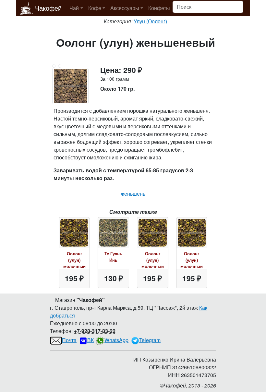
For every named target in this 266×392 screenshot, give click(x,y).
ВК (90, 340)
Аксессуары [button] (124, 8)
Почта (69, 340)
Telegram (150, 340)
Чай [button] (74, 8)
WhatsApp (116, 340)
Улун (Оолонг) (150, 21)
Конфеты (159, 8)
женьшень (133, 193)
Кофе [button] (94, 8)
